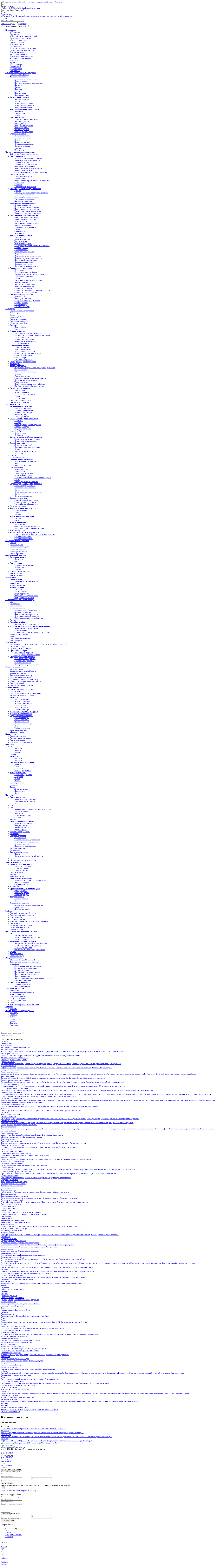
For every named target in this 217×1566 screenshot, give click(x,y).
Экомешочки (19, 233)
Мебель (13, 1017)
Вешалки (4, 1377)
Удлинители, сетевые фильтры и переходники (32, 632)
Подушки (18, 89)
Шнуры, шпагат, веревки (19, 402)
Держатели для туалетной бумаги (23, 671)
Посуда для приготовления (11, 1098)
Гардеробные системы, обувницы (23, 913)
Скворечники (19, 494)
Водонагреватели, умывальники (26, 624)
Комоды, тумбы (16, 917)
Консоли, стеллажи (17, 919)
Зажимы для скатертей (23, 176)
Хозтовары (14, 1025)
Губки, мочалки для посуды (25, 372)
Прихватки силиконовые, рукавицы (28, 168)
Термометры (15, 364)
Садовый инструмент (9, 1176)
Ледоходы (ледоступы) (23, 445)
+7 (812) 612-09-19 (8, 8)
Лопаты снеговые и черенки (25, 451)
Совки (16, 793)
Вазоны (13, 543)
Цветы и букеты (20, 830)
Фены (12, 636)
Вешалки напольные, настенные (27, 937)
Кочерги (17, 423)
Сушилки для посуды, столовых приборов (30, 172)
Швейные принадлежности (20, 400)
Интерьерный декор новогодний (27, 972)
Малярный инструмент (23, 349)
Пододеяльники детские (23, 126)
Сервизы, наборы (21, 303)
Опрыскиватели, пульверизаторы (27, 526)
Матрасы (17, 91)
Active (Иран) (26, 644)
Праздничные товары (9, 1387)
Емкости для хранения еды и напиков (15, 1080)
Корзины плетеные (17, 457)
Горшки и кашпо (16, 545)
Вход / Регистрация (32, 8)
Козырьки (14, 455)
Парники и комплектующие (11, 1163)
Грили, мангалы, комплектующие (14, 1145)
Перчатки (4, 1113)
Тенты (16, 520)
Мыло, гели (19, 907)
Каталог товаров (13, 1412)
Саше (16, 803)
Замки (12, 315)
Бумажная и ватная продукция (12, 1347)
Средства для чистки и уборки (12, 1257)
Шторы (17, 101)
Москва (8, 1531)
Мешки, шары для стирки (24, 339)
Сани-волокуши (20, 453)
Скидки (11, 24)
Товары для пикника (22, 417)
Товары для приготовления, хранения (24, 1005)
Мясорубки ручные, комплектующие (28, 280)
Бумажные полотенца (22, 866)
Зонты (16, 561)
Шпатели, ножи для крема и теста (27, 213)
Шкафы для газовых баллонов (26, 482)
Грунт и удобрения (8, 1149)
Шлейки (17, 752)
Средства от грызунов (23, 537)
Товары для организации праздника (24, 962)
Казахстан (9, 1537)
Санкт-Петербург (21, 2)
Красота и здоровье (8, 1344)
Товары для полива (8, 1190)
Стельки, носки (20, 567)
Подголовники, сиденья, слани (26, 596)
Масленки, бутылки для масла (26, 197)
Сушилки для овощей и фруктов (27, 616)
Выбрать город (6, 14)
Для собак (18, 760)
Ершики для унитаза (18, 673)
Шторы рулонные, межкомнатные (23, 860)
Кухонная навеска (21, 250)
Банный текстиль (16, 583)
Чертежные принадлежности (21, 742)
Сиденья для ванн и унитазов (21, 685)
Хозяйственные (20, 327)
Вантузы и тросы (16, 669)
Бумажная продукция (18, 736)
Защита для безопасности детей (22, 695)
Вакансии (29, 1429)
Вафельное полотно (22, 136)
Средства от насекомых (23, 539)
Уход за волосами (7, 1363)
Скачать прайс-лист (41, 1437)
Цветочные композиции (23, 828)
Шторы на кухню (21, 150)
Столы (17, 480)
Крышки (17, 229)
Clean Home (52, 644)
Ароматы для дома (8, 1314)
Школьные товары (17, 732)
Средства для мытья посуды (20, 649)
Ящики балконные (17, 553)
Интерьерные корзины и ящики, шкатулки (30, 944)
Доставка (51, 2)
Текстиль (13, 1023)
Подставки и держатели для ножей (27, 256)
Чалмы (17, 115)
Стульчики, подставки (18, 730)
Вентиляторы (15, 604)
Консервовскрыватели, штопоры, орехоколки (32, 246)
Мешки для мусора (17, 994)
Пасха (36, 960)
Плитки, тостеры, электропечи (26, 614)
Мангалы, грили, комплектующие (27, 425)
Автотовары (14, 313)
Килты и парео (20, 113)
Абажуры (18, 589)
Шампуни (18, 901)
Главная (4, 1412)
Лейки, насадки (20, 524)
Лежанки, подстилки (22, 771)
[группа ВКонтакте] (51, 1443)
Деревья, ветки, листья (23, 823)
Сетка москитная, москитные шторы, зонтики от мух (34, 535)
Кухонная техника (8, 1233)
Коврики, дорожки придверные (26, 842)
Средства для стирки (9, 1253)
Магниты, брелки (21, 811)
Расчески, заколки (21, 899)
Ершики (17, 374)
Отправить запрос (8, 1520)
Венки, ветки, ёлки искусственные (27, 966)
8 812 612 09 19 (7, 1453)
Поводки (17, 750)
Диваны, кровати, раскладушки (22, 915)
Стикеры (17, 817)
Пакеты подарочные (22, 986)
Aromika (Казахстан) (40, 644)
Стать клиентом (26, 1433)
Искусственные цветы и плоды (13, 1326)
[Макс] (42, 1443)
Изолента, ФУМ (16, 317)
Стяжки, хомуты (20, 358)
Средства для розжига (22, 429)
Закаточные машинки (22, 225)
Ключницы (14, 834)
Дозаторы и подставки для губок (27, 160)
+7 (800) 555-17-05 (22, 1441)
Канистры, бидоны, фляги (24, 394)
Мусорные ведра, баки (18, 323)
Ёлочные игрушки (21, 970)
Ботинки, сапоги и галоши (24, 565)
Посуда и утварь (16, 1019)
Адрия (64, 644)
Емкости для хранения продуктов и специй (31, 193)
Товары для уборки (8, 1127)
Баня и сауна (6, 1216)
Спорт (12, 1021)
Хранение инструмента (23, 360)
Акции (60, 1437)
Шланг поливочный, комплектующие (29, 528)
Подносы (18, 254)
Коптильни (18, 421)
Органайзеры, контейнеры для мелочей (29, 950)
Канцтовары (6, 1281)
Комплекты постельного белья (26, 79)
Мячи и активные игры (23, 412)
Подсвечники (19, 854)
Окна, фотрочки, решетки (24, 598)
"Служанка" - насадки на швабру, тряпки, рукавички (34, 368)
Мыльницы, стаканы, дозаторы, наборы (25, 681)
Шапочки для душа (21, 895)
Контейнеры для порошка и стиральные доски (32, 335)
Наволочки (18, 85)
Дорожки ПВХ (20, 838)
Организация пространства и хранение (16, 1375)
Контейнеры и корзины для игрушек (24, 712)
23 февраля (14, 960)
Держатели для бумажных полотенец (28, 158)
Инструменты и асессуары (11, 1353)
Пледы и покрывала (22, 99)
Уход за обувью (16, 573)
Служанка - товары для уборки (22, 311)
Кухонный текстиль (8, 1066)
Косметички (14, 887)
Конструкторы (20, 705)
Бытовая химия (7, 1249)
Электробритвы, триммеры (20, 638)
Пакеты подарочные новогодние (27, 974)
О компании (6, 1429)
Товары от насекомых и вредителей (14, 1196)
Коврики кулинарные (22, 205)
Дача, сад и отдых (8, 1139)
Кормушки (18, 777)
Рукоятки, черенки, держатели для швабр (30, 378)
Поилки (17, 781)
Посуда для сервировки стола (12, 1104)
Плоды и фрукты (21, 826)
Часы (12, 858)
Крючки (13, 952)
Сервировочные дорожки (24, 144)
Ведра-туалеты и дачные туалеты (27, 439)
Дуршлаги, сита (20, 242)
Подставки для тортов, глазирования (28, 209)
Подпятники (15, 923)
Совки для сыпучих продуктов (26, 266)
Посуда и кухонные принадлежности (15, 1070)
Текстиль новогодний (22, 980)
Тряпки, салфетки (21, 382)
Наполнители (19, 791)
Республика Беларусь (13, 1535)
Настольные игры (21, 415)
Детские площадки (21, 469)
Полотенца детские (21, 128)
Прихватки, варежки (22, 142)
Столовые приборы (21, 307)
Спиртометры (19, 231)
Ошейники (18, 748)
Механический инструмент (25, 351)
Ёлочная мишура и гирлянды (25, 968)
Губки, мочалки (20, 891)
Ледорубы (18, 449)
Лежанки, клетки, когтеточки (12, 1298)
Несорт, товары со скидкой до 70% (14, 1408)
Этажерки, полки (16, 929)
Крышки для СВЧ (21, 248)
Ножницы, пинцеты (22, 882)
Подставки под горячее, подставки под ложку (32, 181)
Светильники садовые (23, 496)
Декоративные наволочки (24, 105)
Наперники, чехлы (21, 95)
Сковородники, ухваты (23, 264)
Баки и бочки (19, 390)
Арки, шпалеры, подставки (24, 486)
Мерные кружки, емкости (24, 252)
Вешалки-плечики (21, 939)
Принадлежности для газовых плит (28, 258)
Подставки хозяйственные (24, 166)
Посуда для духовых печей (24, 284)
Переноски (14, 785)
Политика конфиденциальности (53, 1429)
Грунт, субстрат (20, 433)
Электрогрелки (16, 640)
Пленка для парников (22, 465)
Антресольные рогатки (23, 935)
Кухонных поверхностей (24, 661)
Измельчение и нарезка (23, 244)
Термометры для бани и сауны (26, 581)
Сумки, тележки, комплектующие (23, 362)
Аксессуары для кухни (9, 1072)
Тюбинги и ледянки (22, 728)
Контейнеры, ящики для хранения (27, 946)
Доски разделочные (22, 240)
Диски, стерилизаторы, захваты (26, 223)
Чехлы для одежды (17, 956)
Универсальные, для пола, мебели (27, 665)
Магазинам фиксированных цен (99, 1437)
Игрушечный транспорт (23, 703)
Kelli (11, 602)
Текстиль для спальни (9, 1049)
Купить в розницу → (75, 1433)
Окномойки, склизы (22, 376)
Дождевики (18, 559)
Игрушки (4, 1269)
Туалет (3, 1308)
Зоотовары (14, 1013)
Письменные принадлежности (21, 740)
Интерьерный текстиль (10, 1054)
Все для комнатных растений (12, 1200)
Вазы (12, 805)
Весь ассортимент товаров (11, 1437)
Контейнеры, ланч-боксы (24, 195)
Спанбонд (18, 518)
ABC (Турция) (15, 644)
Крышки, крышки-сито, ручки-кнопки (29, 274)
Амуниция (5, 1287)
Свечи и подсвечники (9, 1338)
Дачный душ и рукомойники (25, 441)
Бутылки (17, 191)
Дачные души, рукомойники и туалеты (16, 1153)
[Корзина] (22, 24)
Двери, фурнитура (21, 594)
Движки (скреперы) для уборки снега (28, 447)
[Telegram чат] (7, 1443)
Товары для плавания (22, 408)
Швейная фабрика (18, 1429)
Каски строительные (22, 347)
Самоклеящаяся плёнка (23, 815)
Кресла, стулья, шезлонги (24, 474)
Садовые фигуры (21, 490)
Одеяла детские (20, 124)
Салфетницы (19, 183)
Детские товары (7, 1265)
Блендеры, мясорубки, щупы (25, 610)
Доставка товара (39, 1433)
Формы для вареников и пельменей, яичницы (32, 290)
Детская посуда (20, 297)
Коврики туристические (23, 410)
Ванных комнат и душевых (24, 659)
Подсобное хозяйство (9, 1239)
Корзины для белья (21, 337)
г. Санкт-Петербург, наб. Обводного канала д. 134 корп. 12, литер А (66, 1441)
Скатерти (18, 185)
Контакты (58, 2)
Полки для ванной (17, 683)
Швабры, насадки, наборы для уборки (29, 386)
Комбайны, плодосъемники (25, 227)
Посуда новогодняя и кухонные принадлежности (33, 978)
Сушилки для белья (21, 343)
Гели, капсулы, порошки (23, 653)
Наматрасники (20, 93)
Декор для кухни (7, 1076)
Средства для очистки (18, 506)
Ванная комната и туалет (10, 1261)
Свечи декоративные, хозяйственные (28, 856)
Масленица (29, 960)
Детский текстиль (8, 1062)
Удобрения (18, 435)
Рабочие (17, 329)
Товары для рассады (17, 530)
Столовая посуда (20, 305)
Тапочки (17, 569)
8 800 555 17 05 (7, 1457)
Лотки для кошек (21, 789)
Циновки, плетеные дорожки (25, 846)
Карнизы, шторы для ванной (21, 677)
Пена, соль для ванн (22, 909)
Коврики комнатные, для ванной (27, 840)
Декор (3, 1320)
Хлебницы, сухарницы (23, 201)
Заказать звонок (7, 1483)
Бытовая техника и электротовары (14, 1228)
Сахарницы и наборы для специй (27, 301)
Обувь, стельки (7, 1210)
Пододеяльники (20, 81)
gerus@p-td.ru (6, 1465)
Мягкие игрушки (21, 708)
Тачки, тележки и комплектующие (14, 1182)
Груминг (13, 754)
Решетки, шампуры (21, 427)
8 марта (22, 960)
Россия (8, 1533)
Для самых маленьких (22, 699)
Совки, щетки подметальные (25, 380)
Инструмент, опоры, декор (20, 547)
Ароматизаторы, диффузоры (25, 799)
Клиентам (5, 1431)
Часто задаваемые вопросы (56, 1433)
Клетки (17, 767)
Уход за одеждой (16, 575)
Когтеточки (18, 769)
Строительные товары (9, 1121)
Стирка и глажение (8, 1117)
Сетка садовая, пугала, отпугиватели (28, 492)
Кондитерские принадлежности (13, 1084)
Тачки (16, 512)
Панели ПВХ (19, 813)
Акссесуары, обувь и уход (11, 1204)
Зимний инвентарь (8, 1157)
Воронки (17, 238)
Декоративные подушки (23, 103)
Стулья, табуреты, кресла (19, 927)
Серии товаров (28, 1437)
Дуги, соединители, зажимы (25, 461)
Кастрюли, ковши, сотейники (25, 272)
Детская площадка (21, 718)
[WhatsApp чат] (33, 1443)
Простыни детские (21, 130)
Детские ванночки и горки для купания (25, 693)
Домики (17, 764)
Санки (16, 726)
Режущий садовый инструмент (26, 504)
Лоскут (17, 140)
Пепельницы (15, 850)
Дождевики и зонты (8, 1206)
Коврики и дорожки (8, 1332)
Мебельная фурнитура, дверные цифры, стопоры (29, 921)
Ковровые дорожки (21, 844)
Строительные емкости (23, 356)
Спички (13, 1003)
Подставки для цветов (18, 551)
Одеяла (17, 87)
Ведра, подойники (21, 392)
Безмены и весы (20, 221)
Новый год (5, 1391)
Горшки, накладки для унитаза (22, 689)
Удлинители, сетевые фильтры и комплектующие (20, 1243)
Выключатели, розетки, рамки (26, 628)
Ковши (17, 396)
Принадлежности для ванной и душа (15, 1359)
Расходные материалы (9, 1399)
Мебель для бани (7, 1224)
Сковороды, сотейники (23, 288)
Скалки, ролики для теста (24, 262)
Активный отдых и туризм (11, 1141)
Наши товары (6, 1435)
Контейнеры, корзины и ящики (13, 1381)
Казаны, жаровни (21, 270)
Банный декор (6, 1218)
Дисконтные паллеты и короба (75, 1437)
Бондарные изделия (17, 585)
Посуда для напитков (22, 299)
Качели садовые (20, 471)
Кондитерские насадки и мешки (26, 207)
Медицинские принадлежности (22, 992)
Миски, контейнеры (8, 1302)
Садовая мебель (7, 1167)
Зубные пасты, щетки (18, 876)
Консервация (6, 1045)
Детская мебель (16, 691)
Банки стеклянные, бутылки (25, 219)
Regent (17, 154)
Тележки (17, 514)
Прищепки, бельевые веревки (26, 341)
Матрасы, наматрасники (23, 132)
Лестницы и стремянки (19, 321)
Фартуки (17, 148)
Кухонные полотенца (22, 138)
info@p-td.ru (20, 8)
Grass (60, 644)
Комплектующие (20, 510)
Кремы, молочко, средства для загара (28, 905)
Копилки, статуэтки (17, 848)
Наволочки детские (21, 122)
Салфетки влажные (21, 868)
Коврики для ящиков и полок (25, 164)
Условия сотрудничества (37, 2)
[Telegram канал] (20, 1443)
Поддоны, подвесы (17, 549)
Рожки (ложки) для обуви (20, 571)
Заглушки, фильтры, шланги (21, 675)
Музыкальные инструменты (21, 714)
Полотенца (18, 111)
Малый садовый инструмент (25, 502)
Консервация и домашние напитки (14, 1088)
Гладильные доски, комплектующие (28, 333)
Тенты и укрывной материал (12, 1186)
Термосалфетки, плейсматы (25, 187)
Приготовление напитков (24, 286)
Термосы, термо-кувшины (24, 199)
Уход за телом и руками (10, 1367)
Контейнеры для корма (23, 775)
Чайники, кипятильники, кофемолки (28, 618)
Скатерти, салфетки (22, 146)
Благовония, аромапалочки (24, 801)
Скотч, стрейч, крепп (18, 1000)
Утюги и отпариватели (19, 634)
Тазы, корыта (19, 398)
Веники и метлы (20, 370)
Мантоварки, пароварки (23, 276)
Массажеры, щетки (21, 893)
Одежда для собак (17, 783)
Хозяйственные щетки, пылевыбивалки (29, 384)
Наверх (4, 1564)
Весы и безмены (16, 606)
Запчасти (13, 1009)
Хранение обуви (16, 954)
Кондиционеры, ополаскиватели (27, 655)
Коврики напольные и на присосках (24, 679)
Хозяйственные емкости (10, 1133)
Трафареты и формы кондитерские (27, 211)
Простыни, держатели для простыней (29, 83)
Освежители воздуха (18, 646)
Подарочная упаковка (9, 1395)
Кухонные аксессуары (22, 612)
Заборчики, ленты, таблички (25, 488)
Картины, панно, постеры (20, 832)
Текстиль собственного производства (15, 1047)
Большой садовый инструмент (26, 500)
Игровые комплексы (22, 701)
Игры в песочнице (21, 722)
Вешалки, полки (20, 592)
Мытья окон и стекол (22, 663)
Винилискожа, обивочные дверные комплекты (32, 809)
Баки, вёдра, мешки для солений (26, 217)
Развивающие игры (21, 710)
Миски (17, 278)
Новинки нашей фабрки (19, 75)
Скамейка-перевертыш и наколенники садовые (32, 478)
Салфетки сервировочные (20, 998)
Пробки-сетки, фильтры (23, 170)
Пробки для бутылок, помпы (25, 260)
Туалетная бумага (21, 870)
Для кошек (18, 758)
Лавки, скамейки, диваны (24, 476)
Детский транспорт (21, 720)
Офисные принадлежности (20, 738)
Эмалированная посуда (29, 154)
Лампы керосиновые (18, 319)
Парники (17, 463)
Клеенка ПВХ (19, 179)
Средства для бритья (22, 885)
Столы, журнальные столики (21, 925)
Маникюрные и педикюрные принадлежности (32, 880)
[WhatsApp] (1, 1488)
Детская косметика (17, 872)
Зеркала (13, 819)
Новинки (4, 24)
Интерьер (13, 1015)
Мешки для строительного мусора (27, 353)
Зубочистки (14, 990)
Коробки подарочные (22, 984)
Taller (12, 154)
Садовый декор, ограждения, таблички (16, 1172)
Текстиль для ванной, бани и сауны (14, 1058)
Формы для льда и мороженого (26, 292)
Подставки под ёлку (22, 976)
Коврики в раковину (22, 162)
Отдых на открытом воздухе (12, 1275)
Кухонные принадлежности (11, 1092)
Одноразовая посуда (18, 996)
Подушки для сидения (23, 107)
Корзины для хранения (23, 948)
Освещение (14, 620)
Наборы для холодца (22, 282)
